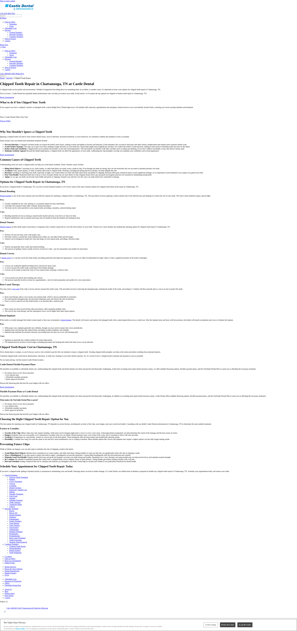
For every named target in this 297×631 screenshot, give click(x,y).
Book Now (4, 45)
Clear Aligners (14, 525)
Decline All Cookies (227, 625)
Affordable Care (11, 28)
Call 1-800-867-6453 (7, 74)
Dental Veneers (14, 551)
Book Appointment (7, 97)
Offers (7, 583)
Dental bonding (5, 196)
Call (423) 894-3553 (7, 13)
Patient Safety (10, 594)
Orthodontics (14, 530)
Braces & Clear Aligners (14, 569)
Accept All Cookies (245, 625)
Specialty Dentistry (16, 35)
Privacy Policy (21, 628)
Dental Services (10, 567)
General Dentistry (15, 32)
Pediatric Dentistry (16, 532)
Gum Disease (14, 523)
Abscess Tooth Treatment (18, 477)
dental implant (66, 320)
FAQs (7, 575)
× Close (3, 47)
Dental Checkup (15, 488)
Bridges (12, 479)
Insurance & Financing (13, 581)
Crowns (12, 484)
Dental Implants (15, 515)
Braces (11, 511)
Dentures (12, 517)
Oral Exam (13, 496)
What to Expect (10, 39)
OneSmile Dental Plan (13, 585)
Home (2, 78)
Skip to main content (7, 1)
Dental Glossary (10, 573)
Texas (11, 26)
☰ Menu (3, 18)
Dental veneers (5, 227)
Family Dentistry (15, 521)
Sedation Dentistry (16, 500)
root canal (15, 289)
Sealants (12, 498)
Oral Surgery (14, 528)
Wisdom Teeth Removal (18, 542)
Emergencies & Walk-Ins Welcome (35, 608)
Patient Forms (10, 563)
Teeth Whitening (15, 553)
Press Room (9, 596)
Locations (8, 557)
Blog (6, 591)
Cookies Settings (210, 625)
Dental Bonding (15, 548)
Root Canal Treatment (17, 538)
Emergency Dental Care (18, 490)
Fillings (12, 492)
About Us (8, 589)
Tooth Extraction (15, 540)
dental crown (6, 258)
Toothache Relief (15, 505)
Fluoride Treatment (16, 494)
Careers (7, 41)
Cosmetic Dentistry (16, 37)
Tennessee (13, 24)
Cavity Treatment (15, 482)
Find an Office (10, 22)
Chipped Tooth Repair (17, 546)
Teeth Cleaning (14, 502)
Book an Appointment (13, 561)
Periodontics (13, 534)
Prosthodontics (14, 536)
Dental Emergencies (12, 571)
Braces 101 (13, 513)
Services (8, 30)
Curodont (12, 486)
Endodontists (14, 519)
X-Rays (12, 507)
